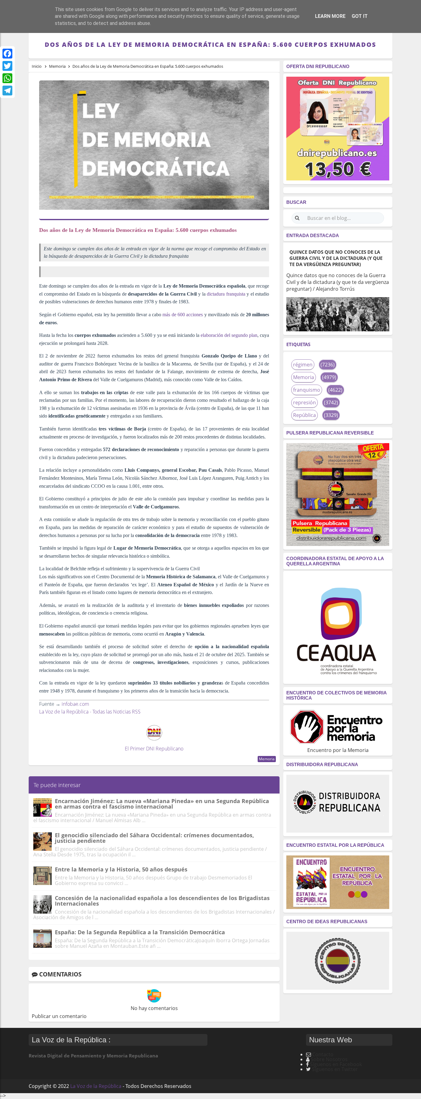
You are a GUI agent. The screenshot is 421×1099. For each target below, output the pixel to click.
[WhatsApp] (7, 78)
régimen (303, 364)
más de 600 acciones (182, 314)
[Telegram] (7, 90)
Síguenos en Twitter (335, 1069)
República (304, 415)
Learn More (330, 16)
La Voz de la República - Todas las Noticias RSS (90, 711)
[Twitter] (7, 66)
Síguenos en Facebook (336, 1064)
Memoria (267, 759)
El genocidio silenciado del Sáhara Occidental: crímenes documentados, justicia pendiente (154, 837)
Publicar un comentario (59, 1016)
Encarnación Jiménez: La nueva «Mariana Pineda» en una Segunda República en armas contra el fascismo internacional (162, 803)
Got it (360, 16)
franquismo (306, 389)
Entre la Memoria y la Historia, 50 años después (121, 869)
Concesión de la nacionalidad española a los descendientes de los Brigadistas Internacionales (162, 900)
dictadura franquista (226, 294)
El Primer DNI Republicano (154, 748)
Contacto (322, 1054)
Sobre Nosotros (329, 1059)
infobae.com (75, 704)
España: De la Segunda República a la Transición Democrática (140, 932)
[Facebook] (7, 53)
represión (304, 402)
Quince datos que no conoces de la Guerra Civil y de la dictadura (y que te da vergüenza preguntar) (335, 258)
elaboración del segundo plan (229, 335)
